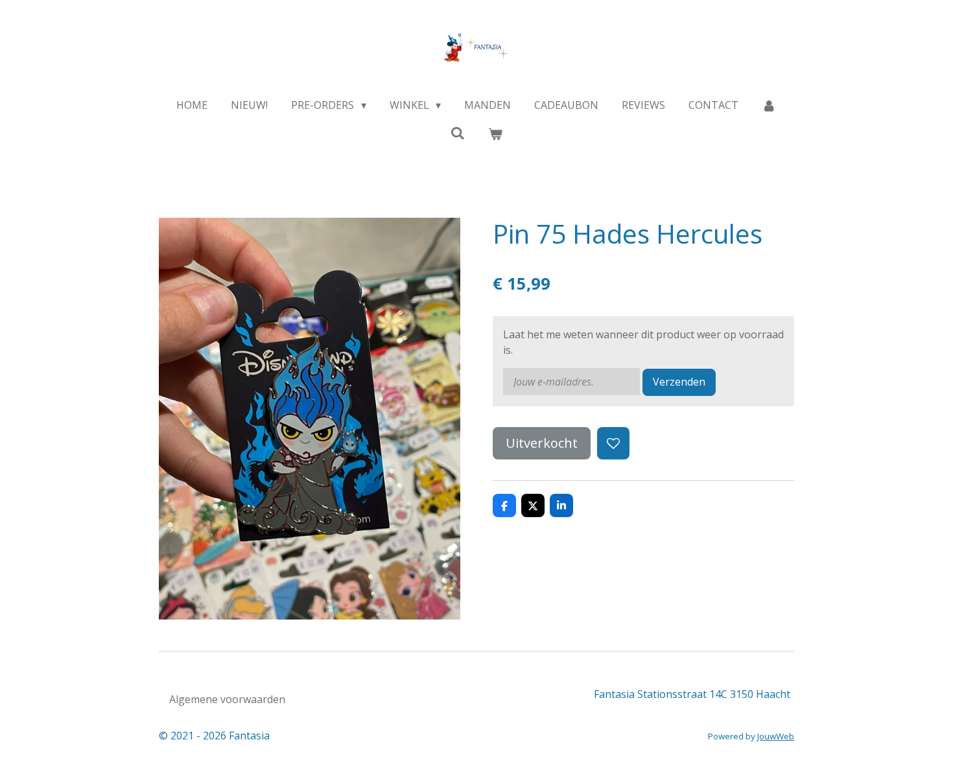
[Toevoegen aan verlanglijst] (613, 443)
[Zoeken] (457, 132)
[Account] (768, 105)
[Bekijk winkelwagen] (495, 133)
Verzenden (679, 382)
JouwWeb (775, 736)
